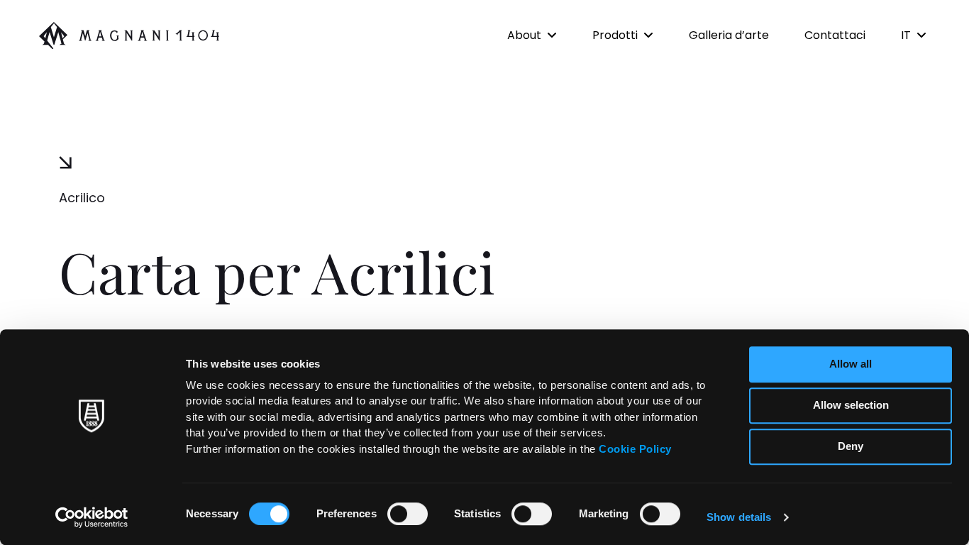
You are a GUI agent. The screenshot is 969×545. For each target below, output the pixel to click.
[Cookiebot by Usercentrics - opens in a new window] (92, 517)
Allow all (850, 364)
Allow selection (851, 405)
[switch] (407, 513)
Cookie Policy (635, 449)
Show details (739, 517)
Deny (850, 446)
